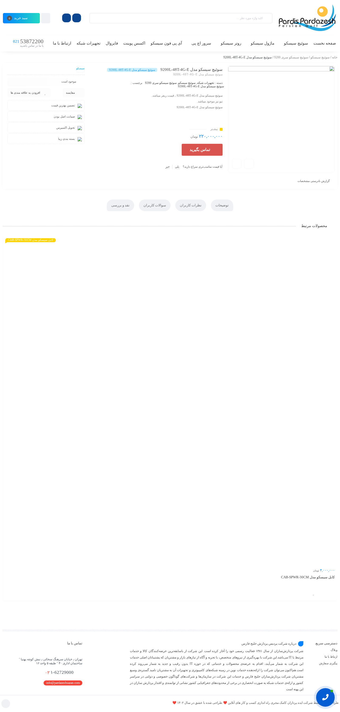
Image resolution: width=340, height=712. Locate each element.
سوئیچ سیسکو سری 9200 (291, 57)
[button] (202, 150)
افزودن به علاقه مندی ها (25, 92)
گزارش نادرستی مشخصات (314, 181)
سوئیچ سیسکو (320, 57)
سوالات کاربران (154, 205)
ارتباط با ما (331, 656)
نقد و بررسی (120, 205)
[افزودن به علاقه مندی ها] (313, 593)
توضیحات (222, 205)
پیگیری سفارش (328, 663)
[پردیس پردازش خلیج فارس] (307, 18)
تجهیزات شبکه (205, 82)
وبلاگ (334, 650)
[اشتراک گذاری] (249, 163)
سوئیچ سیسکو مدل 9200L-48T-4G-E (201, 86)
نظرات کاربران (191, 205)
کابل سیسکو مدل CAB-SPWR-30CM (308, 577)
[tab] (222, 205)
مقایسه (70, 92)
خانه (334, 57)
